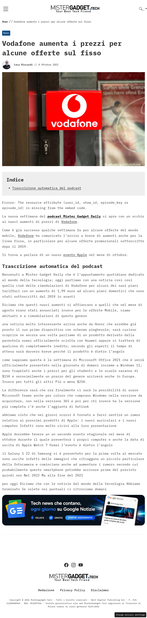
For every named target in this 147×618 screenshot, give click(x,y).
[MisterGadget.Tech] (75, 9)
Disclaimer (100, 590)
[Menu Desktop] (5, 9)
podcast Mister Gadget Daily (74, 216)
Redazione (46, 590)
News (6, 33)
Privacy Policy (72, 590)
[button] (143, 9)
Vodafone (69, 222)
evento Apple (75, 255)
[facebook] (66, 565)
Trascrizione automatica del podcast (46, 188)
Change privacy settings (130, 614)
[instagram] (73, 565)
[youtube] (81, 565)
